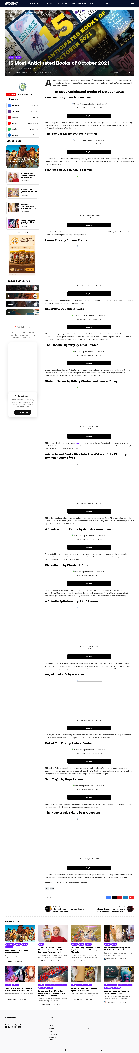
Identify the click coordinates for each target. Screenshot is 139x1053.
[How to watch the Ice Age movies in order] (22, 156)
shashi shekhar (111, 958)
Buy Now (89, 116)
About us (52, 1039)
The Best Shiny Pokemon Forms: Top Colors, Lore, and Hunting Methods (29, 192)
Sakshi (18, 72)
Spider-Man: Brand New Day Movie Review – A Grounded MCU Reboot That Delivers (52, 993)
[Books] (22, 312)
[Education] (22, 304)
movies (51, 1028)
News (51, 1031)
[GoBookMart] (11, 3)
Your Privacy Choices (72, 1050)
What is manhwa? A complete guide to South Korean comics (29, 222)
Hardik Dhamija (45, 1004)
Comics (51, 1020)
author (79, 443)
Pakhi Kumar (44, 961)
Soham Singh (12, 999)
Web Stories (53, 1034)
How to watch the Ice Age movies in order (21, 160)
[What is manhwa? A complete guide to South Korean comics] (13, 223)
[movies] (22, 288)
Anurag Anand (78, 999)
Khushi (10, 961)
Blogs (51, 1025)
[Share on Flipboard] (130, 72)
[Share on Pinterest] (124, 72)
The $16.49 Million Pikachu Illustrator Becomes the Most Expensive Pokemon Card (28, 177)
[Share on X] (122, 72)
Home (10, 12)
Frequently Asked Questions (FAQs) (91, 1050)
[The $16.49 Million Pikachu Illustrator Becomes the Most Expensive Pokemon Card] (13, 177)
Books (51, 1023)
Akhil (75, 961)
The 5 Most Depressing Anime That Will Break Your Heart (28, 207)
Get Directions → (23, 412)
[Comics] (22, 296)
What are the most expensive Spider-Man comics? (84, 989)
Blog (16, 12)
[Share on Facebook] (120, 72)
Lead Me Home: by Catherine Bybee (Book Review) (116, 992)
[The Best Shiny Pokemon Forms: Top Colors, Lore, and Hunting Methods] (13, 192)
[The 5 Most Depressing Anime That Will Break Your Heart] (13, 207)
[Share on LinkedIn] (127, 72)
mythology (52, 1037)
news (52, 888)
